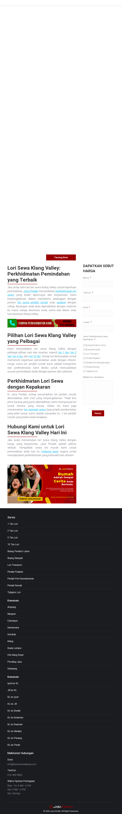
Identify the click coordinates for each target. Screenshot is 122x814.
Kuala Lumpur (14, 648)
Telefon (88, 292)
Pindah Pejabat (93, 358)
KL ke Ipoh (13, 697)
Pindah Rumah (93, 367)
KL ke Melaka (14, 731)
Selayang (12, 668)
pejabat (61, 302)
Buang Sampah (93, 349)
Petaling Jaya (14, 661)
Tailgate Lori (91, 371)
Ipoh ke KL (13, 683)
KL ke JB (12, 703)
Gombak (11, 634)
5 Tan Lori (12, 537)
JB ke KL (12, 690)
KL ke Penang (14, 738)
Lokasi (87, 322)
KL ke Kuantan (14, 724)
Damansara (13, 627)
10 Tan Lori (13, 544)
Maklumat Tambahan (93, 377)
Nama (87, 277)
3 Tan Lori (12, 530)
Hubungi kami (49, 451)
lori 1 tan (63, 352)
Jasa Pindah (30, 291)
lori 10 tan (35, 356)
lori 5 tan (17, 356)
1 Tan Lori (12, 523)
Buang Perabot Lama (96, 345)
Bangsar (11, 613)
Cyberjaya (12, 620)
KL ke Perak (13, 745)
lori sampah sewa (35, 409)
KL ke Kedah (14, 710)
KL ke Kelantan (15, 717)
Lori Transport (92, 354)
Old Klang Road (15, 655)
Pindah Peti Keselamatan (98, 362)
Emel (86, 307)
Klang (10, 641)
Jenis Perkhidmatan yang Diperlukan (95, 338)
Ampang (11, 607)
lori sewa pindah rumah (32, 302)
